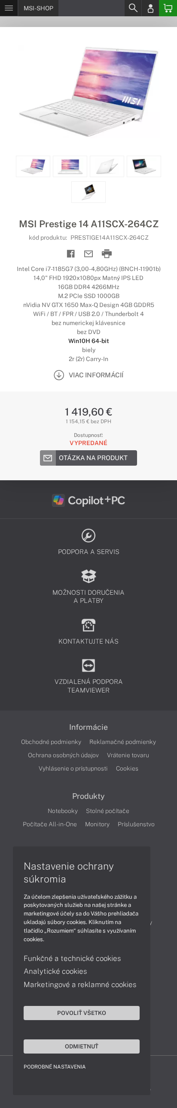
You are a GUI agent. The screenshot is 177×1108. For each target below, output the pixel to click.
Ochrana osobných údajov (63, 755)
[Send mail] (88, 254)
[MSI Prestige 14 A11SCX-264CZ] (88, 91)
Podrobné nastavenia (55, 1067)
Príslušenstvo (136, 824)
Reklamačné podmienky (122, 741)
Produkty (88, 796)
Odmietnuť (81, 1046)
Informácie (88, 727)
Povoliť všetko (81, 1012)
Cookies (127, 768)
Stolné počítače (107, 810)
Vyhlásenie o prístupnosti (73, 768)
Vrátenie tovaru (128, 755)
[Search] (132, 8)
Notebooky (63, 810)
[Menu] (9, 8)
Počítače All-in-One (50, 824)
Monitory (97, 824)
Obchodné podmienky (51, 741)
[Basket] (168, 8)
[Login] (150, 8)
